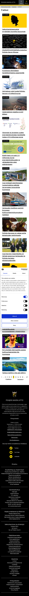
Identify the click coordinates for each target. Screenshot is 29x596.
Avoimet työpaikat (14, 588)
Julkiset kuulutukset (14, 566)
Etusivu (14, 464)
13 (15, 377)
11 (11, 377)
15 (20, 377)
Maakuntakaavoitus (14, 513)
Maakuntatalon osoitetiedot (14, 584)
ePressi (14, 575)
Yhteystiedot (14, 581)
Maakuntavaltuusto (14, 543)
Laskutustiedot (14, 586)
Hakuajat (14, 491)
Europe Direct (14, 571)
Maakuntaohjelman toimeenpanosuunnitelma (14, 473)
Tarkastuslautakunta (14, 546)
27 (27, 377)
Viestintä (14, 6)
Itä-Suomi (14, 528)
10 (9, 377)
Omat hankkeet (14, 484)
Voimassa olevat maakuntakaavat (14, 515)
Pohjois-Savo (14, 526)
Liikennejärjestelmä (14, 519)
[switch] (25, 301)
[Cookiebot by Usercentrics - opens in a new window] (21, 269)
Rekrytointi (14, 570)
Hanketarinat (14, 499)
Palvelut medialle (14, 573)
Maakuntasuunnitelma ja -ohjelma (14, 471)
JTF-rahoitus (14, 495)
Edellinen (8, 379)
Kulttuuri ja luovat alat (14, 482)
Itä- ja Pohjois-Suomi (14, 530)
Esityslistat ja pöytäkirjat (14, 537)
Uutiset (14, 561)
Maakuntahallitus (14, 541)
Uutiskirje (14, 564)
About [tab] (23, 273)
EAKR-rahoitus (14, 493)
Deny (14, 325)
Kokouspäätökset (14, 539)
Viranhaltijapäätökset (14, 548)
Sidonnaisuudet (14, 553)
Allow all (14, 316)
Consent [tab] (5, 273)
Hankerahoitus (14, 490)
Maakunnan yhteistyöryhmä (15, 544)
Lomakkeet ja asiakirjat (14, 551)
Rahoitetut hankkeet (14, 497)
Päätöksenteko (14, 535)
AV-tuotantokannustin (14, 506)
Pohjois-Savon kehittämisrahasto (14, 502)
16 (22, 377)
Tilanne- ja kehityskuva (14, 477)
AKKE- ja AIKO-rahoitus (14, 504)
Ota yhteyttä (14, 590)
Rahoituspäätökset (14, 550)
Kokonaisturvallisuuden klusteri (15, 480)
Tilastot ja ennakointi (15, 475)
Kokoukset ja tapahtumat (14, 562)
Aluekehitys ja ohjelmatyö (14, 470)
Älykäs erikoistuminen (14, 479)
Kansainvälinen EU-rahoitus (14, 500)
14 (18, 377)
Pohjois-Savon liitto (8, 2)
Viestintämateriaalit (14, 568)
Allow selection (14, 320)
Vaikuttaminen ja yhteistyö (14, 524)
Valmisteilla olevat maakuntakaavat (14, 517)
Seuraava (20, 379)
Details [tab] (14, 273)
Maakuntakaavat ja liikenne (15, 511)
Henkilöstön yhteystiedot (14, 429)
